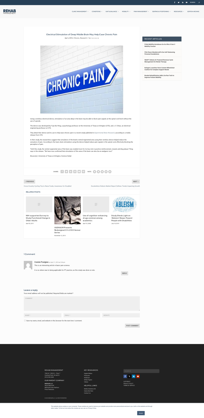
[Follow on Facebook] (125, 376)
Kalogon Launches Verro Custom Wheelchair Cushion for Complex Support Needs (159, 68)
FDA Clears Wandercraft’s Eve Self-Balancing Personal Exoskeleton (159, 53)
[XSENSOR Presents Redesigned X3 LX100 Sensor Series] (67, 210)
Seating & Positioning (160, 11)
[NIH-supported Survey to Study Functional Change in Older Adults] (39, 204)
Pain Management (140, 11)
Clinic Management (79, 11)
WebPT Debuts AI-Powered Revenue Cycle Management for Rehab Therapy (158, 61)
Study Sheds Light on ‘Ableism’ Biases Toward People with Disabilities (121, 218)
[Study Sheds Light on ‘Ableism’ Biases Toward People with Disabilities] (124, 204)
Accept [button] (141, 413)
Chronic (76, 38)
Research (83, 38)
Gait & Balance (111, 11)
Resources (178, 11)
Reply (124, 273)
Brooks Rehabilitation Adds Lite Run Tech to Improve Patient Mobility (159, 76)
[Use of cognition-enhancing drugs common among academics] (96, 204)
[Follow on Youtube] (138, 376)
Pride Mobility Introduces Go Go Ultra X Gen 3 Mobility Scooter (159, 45)
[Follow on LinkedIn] (133, 376)
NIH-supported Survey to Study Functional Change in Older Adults (38, 218)
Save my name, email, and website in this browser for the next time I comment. (54, 321)
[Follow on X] (129, 376)
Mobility (125, 11)
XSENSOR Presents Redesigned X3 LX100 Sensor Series (67, 230)
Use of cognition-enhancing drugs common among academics (95, 218)
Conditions (96, 11)
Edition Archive (193, 11)
